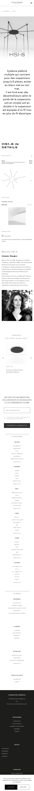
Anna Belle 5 (17, 554)
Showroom (17, 679)
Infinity (17, 544)
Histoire (17, 630)
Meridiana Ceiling (17, 459)
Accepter (10, 787)
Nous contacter (17, 773)
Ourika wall (17, 481)
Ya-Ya (17, 495)
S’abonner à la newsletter (17, 425)
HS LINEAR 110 (17, 566)
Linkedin (4, 756)
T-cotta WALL (17, 505)
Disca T (17, 517)
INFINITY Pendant (17, 453)
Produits (17, 635)
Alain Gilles (17, 603)
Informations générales (17, 699)
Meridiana (17, 448)
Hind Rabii (20, 51)
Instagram (5, 748)
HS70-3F (17, 574)
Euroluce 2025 (17, 655)
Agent (17, 682)
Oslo (17, 473)
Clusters (5, 11)
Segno (17, 470)
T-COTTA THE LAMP (17, 520)
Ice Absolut (17, 446)
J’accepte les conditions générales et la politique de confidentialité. (18, 418)
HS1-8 (17, 569)
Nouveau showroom (17, 660)
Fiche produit (17, 723)
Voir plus (16, 462)
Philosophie (17, 633)
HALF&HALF (17, 456)
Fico (17, 451)
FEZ (17, 525)
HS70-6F (9, 366)
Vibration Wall (17, 498)
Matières (17, 729)
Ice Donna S (17, 522)
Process (17, 638)
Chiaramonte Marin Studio (17, 608)
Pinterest (5, 753)
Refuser (23, 787)
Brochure (17, 721)
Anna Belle (17, 527)
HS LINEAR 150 (17, 571)
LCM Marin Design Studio (17, 613)
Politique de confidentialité (17, 704)
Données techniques (17, 726)
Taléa (17, 530)
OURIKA (17, 475)
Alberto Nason (17, 605)
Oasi (17, 478)
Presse (17, 731)
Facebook (5, 751)
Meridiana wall (17, 492)
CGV (17, 701)
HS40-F (17, 579)
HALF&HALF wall (17, 503)
